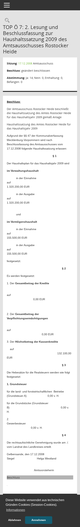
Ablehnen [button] (14, 520)
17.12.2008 (25, 63)
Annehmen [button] (38, 520)
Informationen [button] (15, 510)
